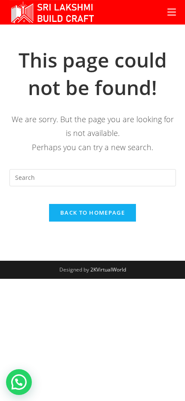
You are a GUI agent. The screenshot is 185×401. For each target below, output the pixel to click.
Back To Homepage (92, 212)
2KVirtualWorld (108, 269)
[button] (19, 382)
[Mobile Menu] (171, 12)
